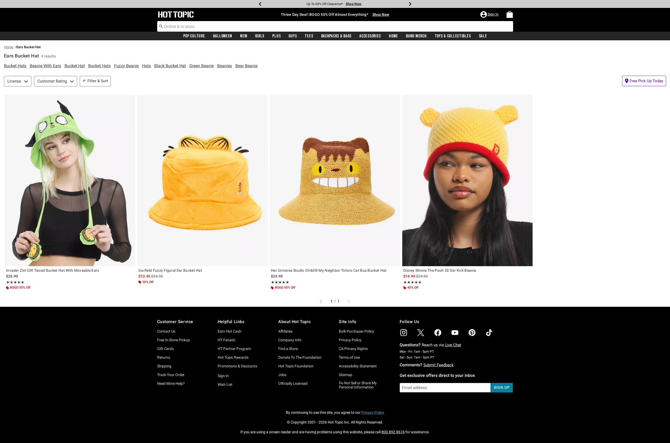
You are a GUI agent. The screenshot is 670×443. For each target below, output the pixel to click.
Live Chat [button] (453, 345)
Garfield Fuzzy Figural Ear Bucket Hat (170, 270)
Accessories (370, 36)
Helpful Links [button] (231, 321)
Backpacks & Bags (336, 36)
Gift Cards (165, 349)
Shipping (164, 366)
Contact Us (166, 331)
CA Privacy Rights (353, 349)
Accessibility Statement (358, 366)
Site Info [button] (347, 321)
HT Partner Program (234, 349)
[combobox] (335, 26)
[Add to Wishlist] (130, 100)
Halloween (222, 36)
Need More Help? (171, 383)
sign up (501, 387)
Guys (293, 36)
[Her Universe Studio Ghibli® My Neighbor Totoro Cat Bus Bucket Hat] (335, 180)
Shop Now (353, 4)
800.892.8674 (393, 432)
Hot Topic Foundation (296, 366)
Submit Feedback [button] (438, 365)
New (243, 36)
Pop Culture (194, 36)
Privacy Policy (350, 340)
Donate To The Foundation (299, 357)
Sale (483, 36)
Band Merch (416, 36)
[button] (490, 14)
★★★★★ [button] (15, 282)
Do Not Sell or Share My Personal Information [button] (358, 385)
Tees (309, 36)
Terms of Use (349, 357)
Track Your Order (171, 375)
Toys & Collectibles (453, 36)
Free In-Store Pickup (173, 340)
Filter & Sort (97, 81)
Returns (163, 357)
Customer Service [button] (175, 321)
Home (393, 36)
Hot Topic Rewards (233, 357)
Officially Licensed (292, 383)
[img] (404, 333)
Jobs (282, 375)
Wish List (225, 384)
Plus (276, 36)
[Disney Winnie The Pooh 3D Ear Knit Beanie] (467, 180)
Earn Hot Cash (229, 331)
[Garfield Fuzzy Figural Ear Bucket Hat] (202, 180)
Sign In (223, 376)
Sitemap (345, 375)
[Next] (410, 4)
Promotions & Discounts (237, 366)
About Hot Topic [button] (294, 321)
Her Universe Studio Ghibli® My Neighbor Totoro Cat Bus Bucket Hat (329, 270)
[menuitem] (509, 14)
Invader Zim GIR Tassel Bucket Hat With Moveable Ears (52, 270)
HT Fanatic (227, 340)
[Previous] (260, 4)
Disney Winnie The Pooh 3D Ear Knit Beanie (439, 270)
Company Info (289, 340)
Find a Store (288, 349)
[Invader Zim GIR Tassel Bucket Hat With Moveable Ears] (70, 180)
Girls (260, 36)
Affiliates (285, 331)
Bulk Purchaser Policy (356, 331)
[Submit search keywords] (161, 26)
